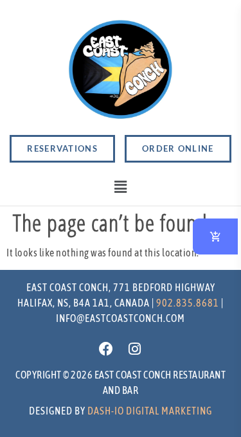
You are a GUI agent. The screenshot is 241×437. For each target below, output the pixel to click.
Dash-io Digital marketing (149, 410)
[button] (120, 187)
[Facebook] (106, 349)
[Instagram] (135, 349)
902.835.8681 (187, 302)
